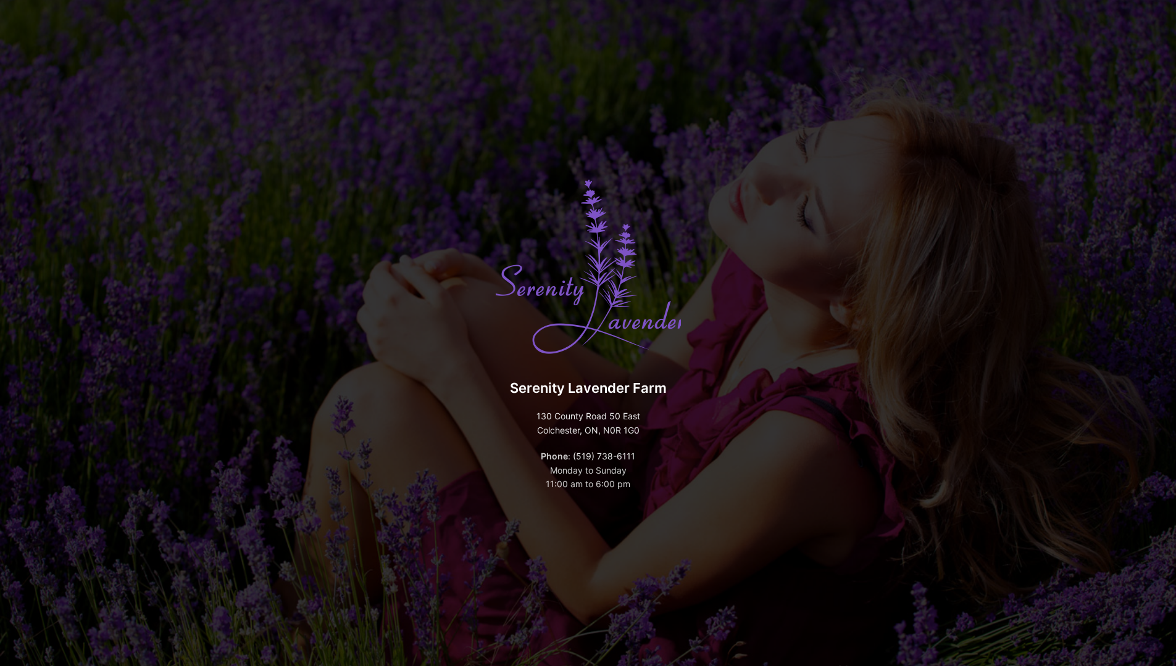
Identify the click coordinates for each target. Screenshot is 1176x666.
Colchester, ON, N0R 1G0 (588, 430)
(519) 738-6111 (604, 456)
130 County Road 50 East (588, 416)
